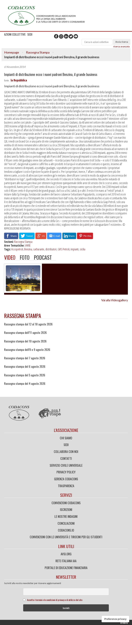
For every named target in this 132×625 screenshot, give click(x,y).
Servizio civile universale (66, 465)
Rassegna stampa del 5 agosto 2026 (24, 375)
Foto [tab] (25, 257)
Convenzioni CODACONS (66, 503)
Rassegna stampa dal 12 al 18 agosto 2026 (28, 324)
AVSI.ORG (66, 554)
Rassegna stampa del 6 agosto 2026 (24, 366)
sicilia (82, 249)
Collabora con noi (66, 451)
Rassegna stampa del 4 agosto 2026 (24, 384)
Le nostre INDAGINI (66, 516)
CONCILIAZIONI (66, 523)
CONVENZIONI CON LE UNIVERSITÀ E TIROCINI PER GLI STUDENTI (66, 537)
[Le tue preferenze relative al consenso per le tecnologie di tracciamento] (115, 619)
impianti (75, 249)
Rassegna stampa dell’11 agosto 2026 (25, 333)
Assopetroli (17, 249)
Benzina (28, 249)
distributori (51, 249)
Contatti (66, 458)
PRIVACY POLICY (66, 472)
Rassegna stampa (22, 316)
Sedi (66, 444)
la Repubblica (19, 80)
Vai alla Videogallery (114, 300)
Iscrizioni (66, 509)
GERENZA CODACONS (66, 479)
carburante (38, 249)
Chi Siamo (66, 438)
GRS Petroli (63, 249)
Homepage (11, 52)
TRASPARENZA (66, 486)
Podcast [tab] (43, 257)
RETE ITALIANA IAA (66, 561)
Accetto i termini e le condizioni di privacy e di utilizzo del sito (54, 600)
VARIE (28, 245)
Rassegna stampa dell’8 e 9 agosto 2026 (27, 350)
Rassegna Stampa (38, 52)
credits (124, 622)
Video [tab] (9, 257)
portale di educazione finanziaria (66, 567)
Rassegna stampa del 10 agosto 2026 (25, 341)
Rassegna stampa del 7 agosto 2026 (24, 358)
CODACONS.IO (66, 530)
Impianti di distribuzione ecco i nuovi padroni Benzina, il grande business (50, 74)
